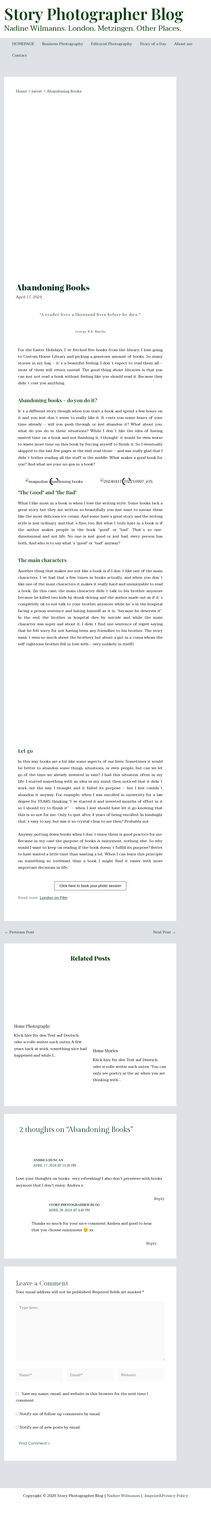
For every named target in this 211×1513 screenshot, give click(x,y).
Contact (19, 55)
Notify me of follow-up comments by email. (60, 1414)
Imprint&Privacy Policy (166, 1495)
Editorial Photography (111, 44)
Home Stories (105, 1050)
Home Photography (32, 1026)
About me (183, 44)
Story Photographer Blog (93, 13)
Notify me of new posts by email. (50, 1427)
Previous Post (19, 932)
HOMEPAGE (23, 44)
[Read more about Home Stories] (130, 1007)
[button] (202, 5)
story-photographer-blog (74, 1205)
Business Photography (62, 44)
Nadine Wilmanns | (125, 1495)
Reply (159, 1198)
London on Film (53, 898)
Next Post (164, 932)
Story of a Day (153, 44)
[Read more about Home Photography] (51, 995)
